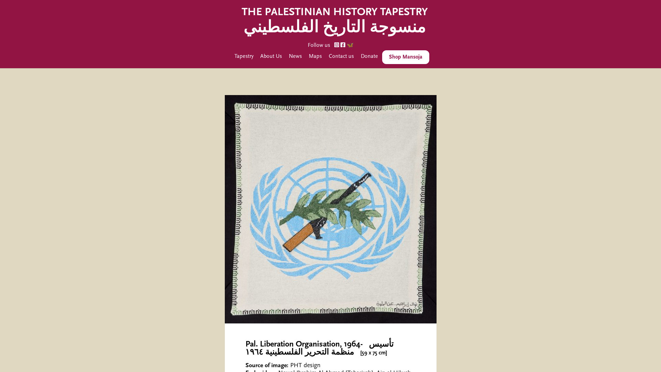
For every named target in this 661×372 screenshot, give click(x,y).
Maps (315, 56)
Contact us (341, 56)
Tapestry (243, 56)
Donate (369, 56)
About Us (271, 56)
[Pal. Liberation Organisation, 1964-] (331, 209)
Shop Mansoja (405, 57)
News (295, 56)
